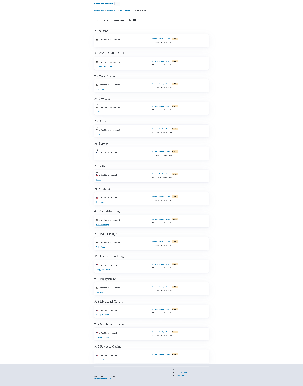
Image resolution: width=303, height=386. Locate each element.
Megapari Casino (102, 315)
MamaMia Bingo (102, 224)
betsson (99, 44)
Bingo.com (100, 202)
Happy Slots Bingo (103, 270)
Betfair (98, 179)
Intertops (99, 112)
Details (168, 39)
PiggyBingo (100, 292)
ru (116, 3)
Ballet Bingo (100, 247)
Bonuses (155, 39)
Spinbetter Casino (103, 337)
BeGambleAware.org (183, 372)
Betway (99, 157)
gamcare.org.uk (181, 375)
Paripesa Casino (102, 360)
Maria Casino (101, 89)
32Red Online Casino (104, 67)
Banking (161, 39)
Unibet (98, 134)
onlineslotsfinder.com (102, 379)
